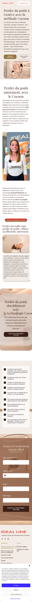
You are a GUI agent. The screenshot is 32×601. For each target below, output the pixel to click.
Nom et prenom (10, 458)
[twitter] (5, 539)
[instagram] (8, 539)
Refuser (16, 590)
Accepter (16, 585)
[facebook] (2, 539)
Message (6, 496)
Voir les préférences (16, 594)
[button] (29, 565)
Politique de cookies (15, 598)
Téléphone (8, 471)
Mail (5, 484)
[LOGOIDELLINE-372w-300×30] (7, 3)
